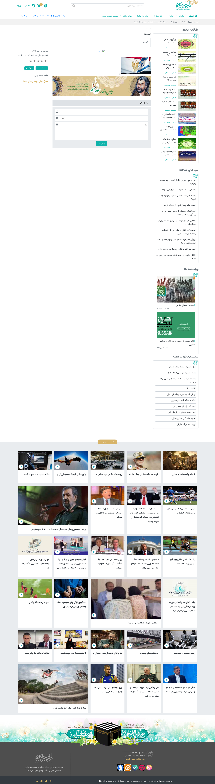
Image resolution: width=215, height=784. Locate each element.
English (102, 781)
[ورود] (46, 781)
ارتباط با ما (152, 781)
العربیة (110, 781)
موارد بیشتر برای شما (33, 81)
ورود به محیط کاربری (122, 781)
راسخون (191, 16)
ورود (19, 6)
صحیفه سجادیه (147, 22)
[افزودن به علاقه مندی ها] (37, 781)
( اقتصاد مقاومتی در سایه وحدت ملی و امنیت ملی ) (33, 16)
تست (136, 22)
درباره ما (144, 781)
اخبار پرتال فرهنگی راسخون (134, 759)
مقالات (184, 22)
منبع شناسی (161, 22)
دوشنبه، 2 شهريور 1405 (58, 16)
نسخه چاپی (38, 75)
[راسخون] (187, 9)
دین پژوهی (174, 22)
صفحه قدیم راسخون (109, 16)
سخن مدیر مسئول (165, 781)
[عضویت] (41, 781)
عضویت (26, 6)
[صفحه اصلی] (50, 781)
